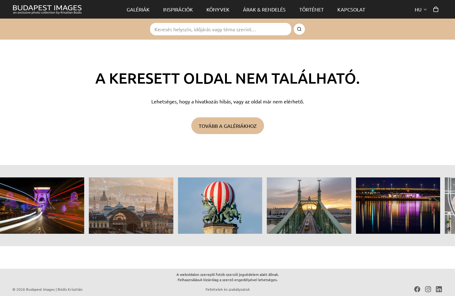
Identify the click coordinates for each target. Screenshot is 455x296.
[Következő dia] (436, 205)
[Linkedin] (439, 289)
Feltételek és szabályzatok (228, 289)
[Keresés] (299, 29)
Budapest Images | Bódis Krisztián (54, 289)
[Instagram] (428, 289)
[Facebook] (417, 289)
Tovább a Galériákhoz (228, 126)
